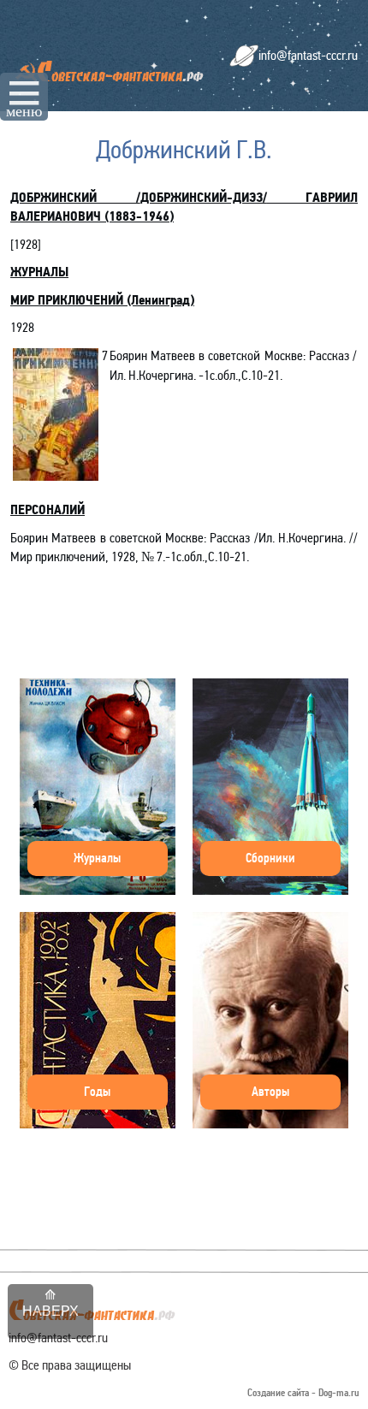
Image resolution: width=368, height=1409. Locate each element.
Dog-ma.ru (338, 1393)
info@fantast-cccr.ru (308, 55)
